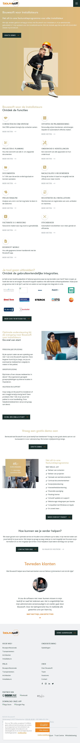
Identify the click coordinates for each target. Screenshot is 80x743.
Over (43, 664)
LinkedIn (49, 683)
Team (43, 672)
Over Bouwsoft (46, 668)
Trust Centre (59, 735)
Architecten (6, 655)
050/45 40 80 (30, 719)
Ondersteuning (48, 644)
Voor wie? (7, 644)
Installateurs (7, 659)
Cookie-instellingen (44, 735)
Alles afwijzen (43, 730)
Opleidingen (45, 648)
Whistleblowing (71, 735)
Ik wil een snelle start (14, 417)
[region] (26, 730)
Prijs (4, 664)
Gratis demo (10, 35)
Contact (44, 679)
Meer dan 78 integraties (15, 319)
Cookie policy (22, 733)
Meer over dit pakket (57, 517)
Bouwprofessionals (9, 648)
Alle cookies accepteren (44, 724)
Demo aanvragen (64, 633)
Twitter (53, 683)
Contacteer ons (25, 549)
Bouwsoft (11, 717)
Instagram (46, 683)
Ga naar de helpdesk (51, 549)
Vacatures (45, 675)
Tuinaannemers (8, 651)
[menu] (76, 3)
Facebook (42, 683)
